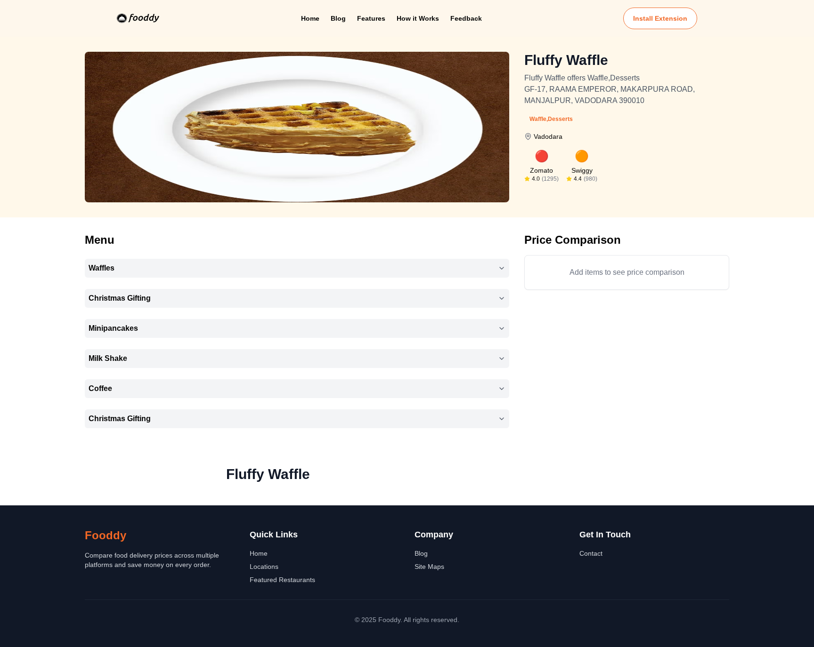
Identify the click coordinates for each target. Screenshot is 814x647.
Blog (338, 18)
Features (371, 18)
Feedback (466, 18)
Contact (590, 553)
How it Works (418, 18)
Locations (264, 566)
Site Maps (429, 566)
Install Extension (660, 18)
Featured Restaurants (282, 579)
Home (310, 18)
